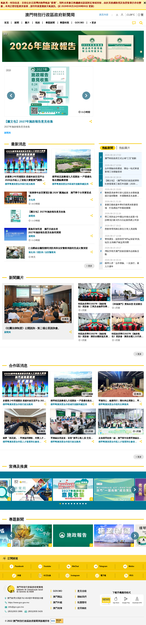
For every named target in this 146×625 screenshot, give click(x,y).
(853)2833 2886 (15, 611)
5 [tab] (71, 503)
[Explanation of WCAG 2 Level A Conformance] (57, 621)
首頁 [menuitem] (6, 22)
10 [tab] (85, 503)
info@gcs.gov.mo (16, 607)
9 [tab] (83, 503)
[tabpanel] (73, 489)
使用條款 (82, 608)
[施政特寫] (114, 535)
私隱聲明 (82, 602)
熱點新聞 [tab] (107, 147)
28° (132, 15)
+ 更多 (89, 266)
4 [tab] (68, 503)
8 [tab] (80, 503)
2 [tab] (63, 503)
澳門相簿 (57, 608)
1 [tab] (60, 503)
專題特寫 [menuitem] (64, 22)
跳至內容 (103, 14)
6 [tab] (74, 503)
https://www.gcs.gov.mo (18, 602)
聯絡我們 (82, 596)
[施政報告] (73, 535)
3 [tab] (65, 503)
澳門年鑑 (57, 602)
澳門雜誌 (57, 596)
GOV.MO (57, 591)
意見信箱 (82, 591)
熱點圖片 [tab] (124, 147)
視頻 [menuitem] (37, 22)
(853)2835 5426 (35, 611)
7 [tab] (77, 503)
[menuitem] (16, 22)
